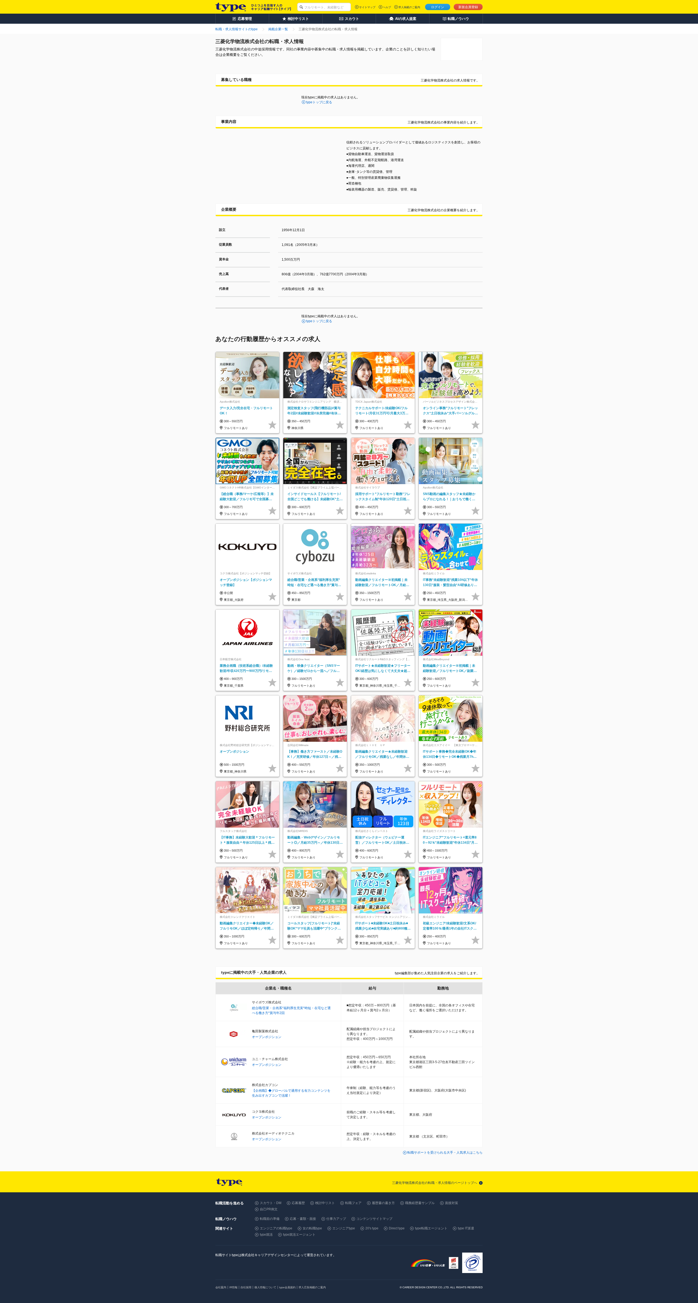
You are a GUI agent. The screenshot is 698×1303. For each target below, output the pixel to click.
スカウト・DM (270, 1203)
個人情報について (265, 1287)
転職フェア (353, 1203)
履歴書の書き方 (383, 1203)
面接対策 (451, 1203)
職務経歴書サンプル (420, 1203)
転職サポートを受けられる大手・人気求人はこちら (445, 1152)
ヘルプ (387, 7)
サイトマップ (367, 7)
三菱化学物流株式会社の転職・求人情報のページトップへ (434, 1183)
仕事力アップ (336, 1219)
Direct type (397, 1228)
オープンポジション (266, 1037)
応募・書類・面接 (303, 1219)
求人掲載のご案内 (409, 7)
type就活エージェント (299, 1234)
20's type (371, 1228)
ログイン (437, 7)
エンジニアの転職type (276, 1228)
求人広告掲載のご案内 (312, 1287)
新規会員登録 (468, 7)
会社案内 (220, 1287)
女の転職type (312, 1228)
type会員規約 (287, 1287)
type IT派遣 (466, 1228)
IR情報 (233, 1287)
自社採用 (245, 1287)
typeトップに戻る (319, 102)
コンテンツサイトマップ (374, 1219)
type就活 (266, 1234)
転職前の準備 (269, 1219)
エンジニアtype (343, 1228)
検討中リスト (325, 1203)
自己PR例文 (269, 1209)
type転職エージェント (431, 1228)
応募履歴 (298, 1203)
